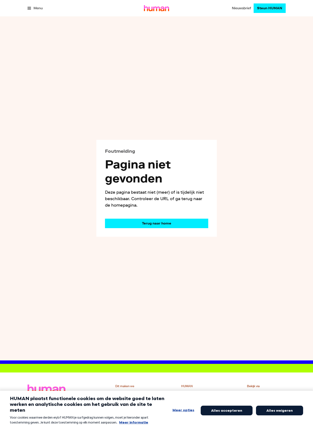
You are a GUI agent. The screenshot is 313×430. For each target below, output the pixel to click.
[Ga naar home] (156, 8)
